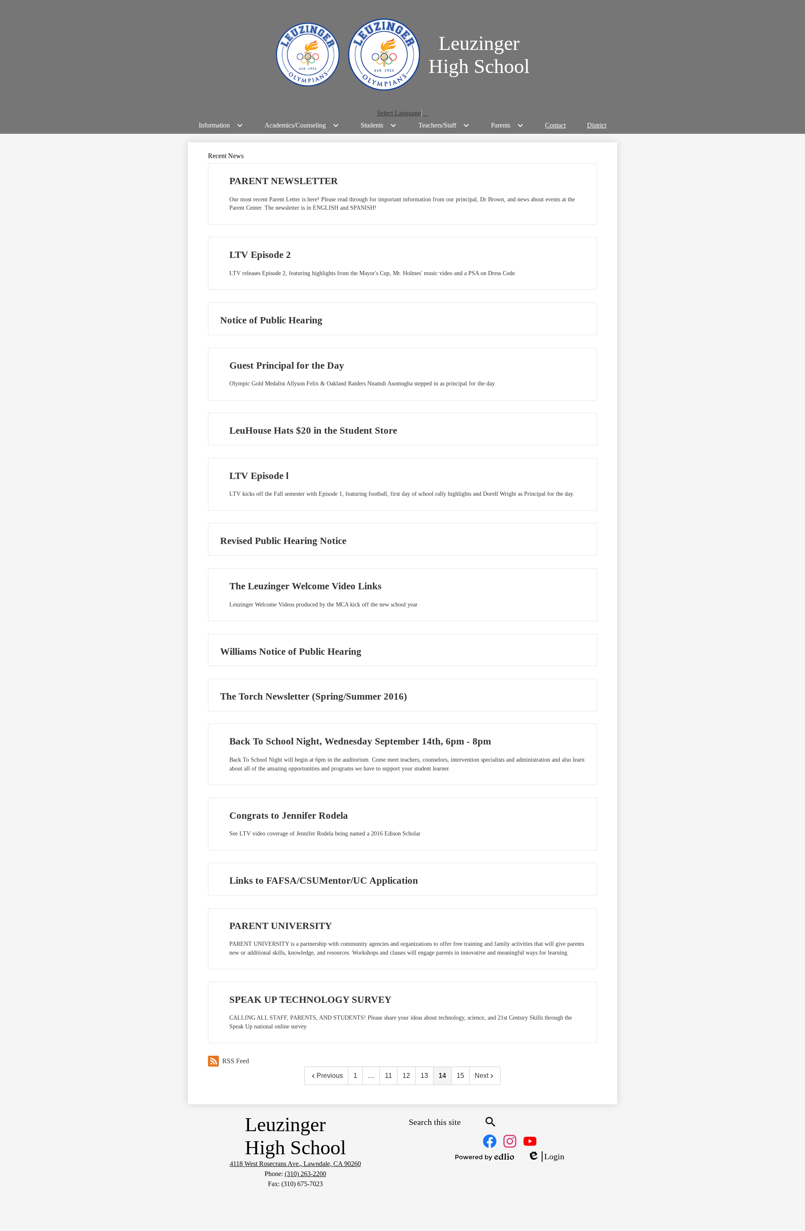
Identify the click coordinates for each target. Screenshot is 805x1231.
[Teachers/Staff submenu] (444, 125)
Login (545, 1157)
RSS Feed (235, 1060)
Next (481, 1075)
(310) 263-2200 (305, 1173)
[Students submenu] (378, 125)
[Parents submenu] (507, 125)
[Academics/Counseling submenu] (302, 125)
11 (388, 1075)
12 (406, 1075)
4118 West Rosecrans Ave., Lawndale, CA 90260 (295, 1163)
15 (460, 1075)
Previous (330, 1075)
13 (424, 1075)
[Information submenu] (221, 125)
